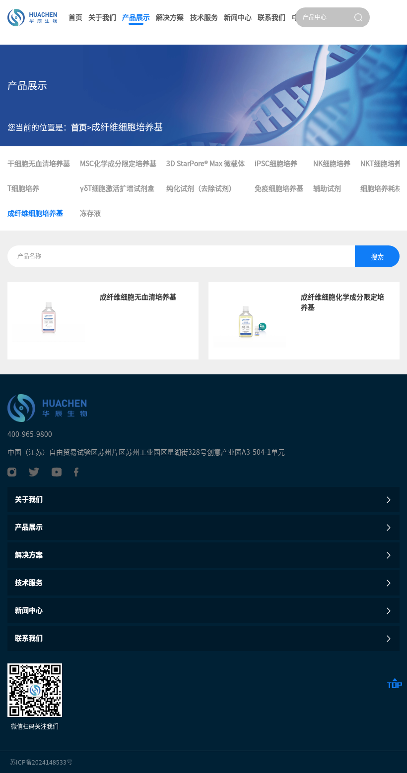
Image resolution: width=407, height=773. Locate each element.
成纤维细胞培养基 (35, 213)
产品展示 (136, 17)
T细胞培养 (23, 188)
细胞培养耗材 (381, 188)
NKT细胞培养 (381, 163)
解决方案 (170, 17)
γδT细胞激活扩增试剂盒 (117, 188)
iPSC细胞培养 (276, 163)
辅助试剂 (327, 188)
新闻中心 (238, 17)
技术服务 (204, 17)
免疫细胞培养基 (279, 188)
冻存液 (90, 213)
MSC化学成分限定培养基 (118, 163)
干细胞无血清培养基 (38, 163)
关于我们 (102, 17)
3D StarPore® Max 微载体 (205, 163)
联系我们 (271, 17)
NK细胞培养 (331, 163)
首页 (75, 17)
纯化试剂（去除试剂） (201, 188)
